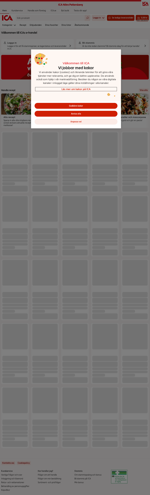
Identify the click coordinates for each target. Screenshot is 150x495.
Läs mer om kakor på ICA (76, 89)
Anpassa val (76, 121)
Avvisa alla (76, 114)
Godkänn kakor (76, 106)
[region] (76, 88)
